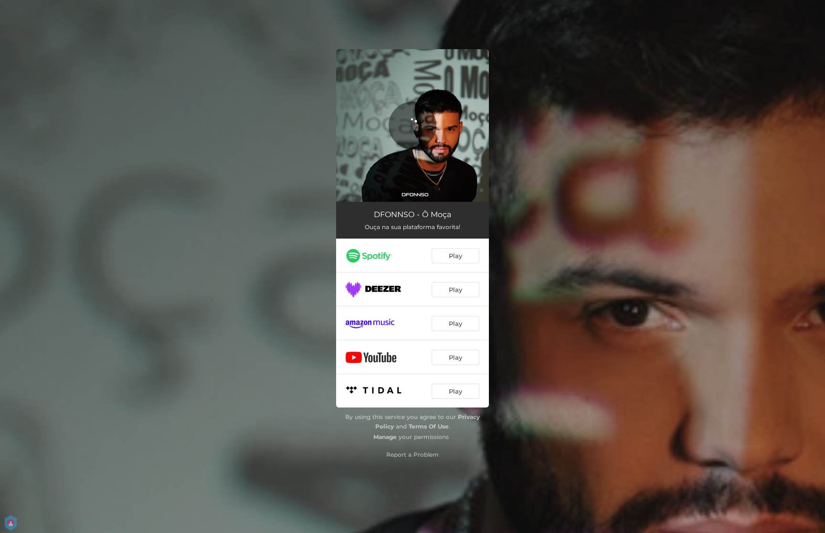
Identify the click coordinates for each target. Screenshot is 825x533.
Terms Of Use (429, 426)
